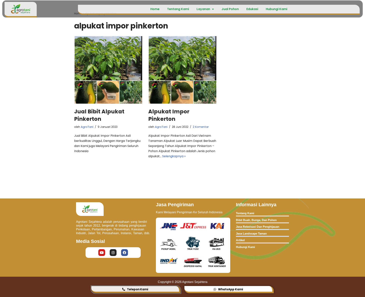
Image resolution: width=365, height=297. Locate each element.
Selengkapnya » (174, 156)
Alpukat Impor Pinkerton (168, 115)
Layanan (203, 9)
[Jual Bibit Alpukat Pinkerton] (108, 70)
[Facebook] (124, 252)
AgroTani (87, 127)
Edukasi (252, 9)
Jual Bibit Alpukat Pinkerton (99, 115)
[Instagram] (113, 252)
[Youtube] (101, 252)
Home (154, 9)
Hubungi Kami (276, 9)
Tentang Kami (178, 9)
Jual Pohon (230, 9)
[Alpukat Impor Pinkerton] (182, 70)
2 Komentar (201, 127)
